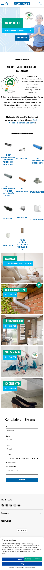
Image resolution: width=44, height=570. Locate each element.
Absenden (22, 480)
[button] (39, 285)
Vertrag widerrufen (32, 559)
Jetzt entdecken (22, 38)
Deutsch (21, 530)
